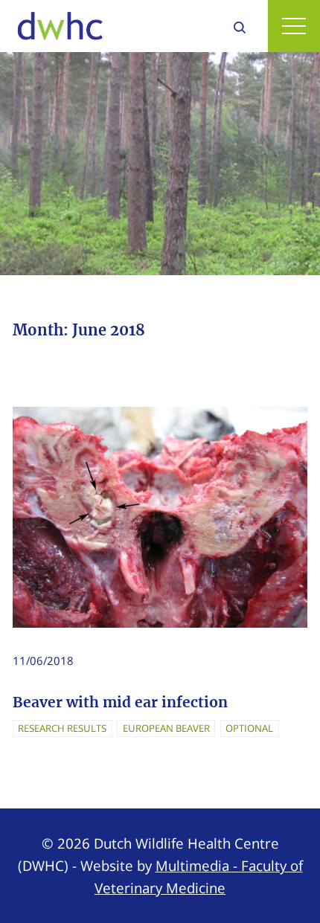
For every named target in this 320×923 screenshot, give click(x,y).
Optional (249, 728)
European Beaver (166, 728)
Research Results (62, 728)
